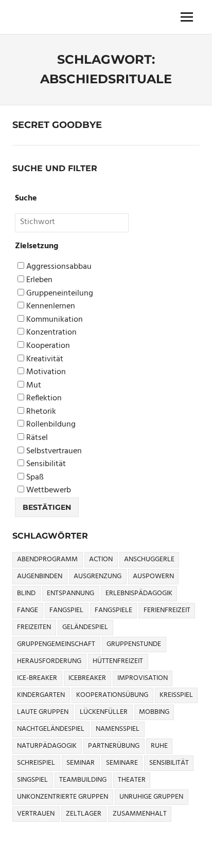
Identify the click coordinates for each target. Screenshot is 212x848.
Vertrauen (36, 814)
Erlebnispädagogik (138, 593)
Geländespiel (85, 627)
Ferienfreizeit (167, 610)
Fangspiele (113, 610)
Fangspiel (66, 610)
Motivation (45, 372)
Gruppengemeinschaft (56, 644)
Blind (26, 593)
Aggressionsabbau (58, 267)
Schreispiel (36, 763)
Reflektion (43, 398)
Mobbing (154, 712)
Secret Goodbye (57, 125)
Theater (132, 780)
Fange (27, 610)
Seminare (122, 763)
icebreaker (87, 678)
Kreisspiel (176, 695)
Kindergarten (41, 695)
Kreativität (43, 359)
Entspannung (70, 593)
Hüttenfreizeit (118, 661)
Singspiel (32, 780)
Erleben (38, 280)
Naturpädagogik (47, 746)
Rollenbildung (50, 424)
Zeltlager (83, 814)
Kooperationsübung (112, 695)
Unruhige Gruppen (151, 797)
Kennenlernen (49, 306)
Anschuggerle (149, 559)
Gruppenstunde (134, 644)
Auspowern (153, 576)
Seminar (80, 763)
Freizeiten (34, 627)
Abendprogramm (47, 559)
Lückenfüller (104, 712)
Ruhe (159, 746)
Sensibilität (45, 464)
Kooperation (47, 346)
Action (101, 559)
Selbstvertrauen (53, 451)
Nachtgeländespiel (50, 729)
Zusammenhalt (140, 814)
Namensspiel (117, 729)
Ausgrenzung (97, 576)
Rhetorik (40, 411)
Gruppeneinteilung (58, 293)
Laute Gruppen (42, 712)
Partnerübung (113, 746)
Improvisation (142, 678)
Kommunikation (53, 320)
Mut (32, 385)
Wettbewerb (47, 490)
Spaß (34, 477)
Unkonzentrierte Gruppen (62, 797)
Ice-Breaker (37, 678)
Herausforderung (49, 661)
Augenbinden (39, 576)
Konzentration (50, 332)
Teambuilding (83, 780)
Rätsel (36, 438)
